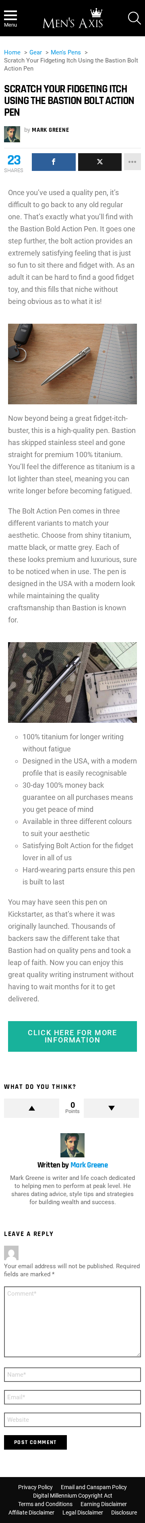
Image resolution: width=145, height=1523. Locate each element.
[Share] (54, 162)
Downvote (111, 1108)
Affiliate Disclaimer (31, 1512)
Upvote (31, 1108)
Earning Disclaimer (104, 1504)
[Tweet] (100, 162)
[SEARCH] (134, 18)
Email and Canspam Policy (94, 1487)
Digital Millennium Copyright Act (72, 1495)
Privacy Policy (35, 1487)
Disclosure (124, 1512)
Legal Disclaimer (82, 1512)
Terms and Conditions (45, 1504)
